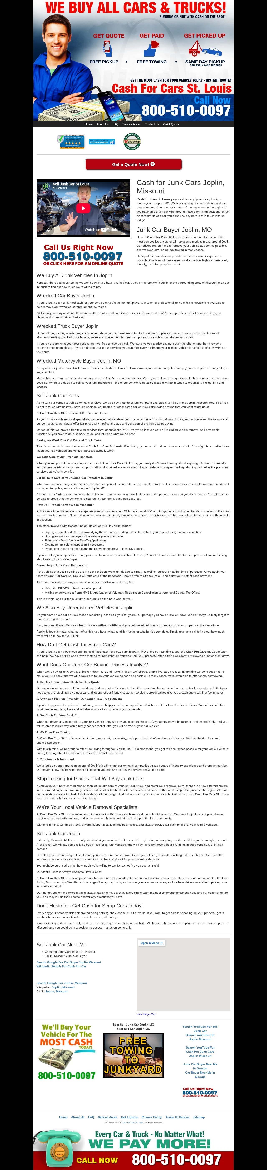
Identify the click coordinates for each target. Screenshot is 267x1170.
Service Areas (131, 124)
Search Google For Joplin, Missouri (62, 983)
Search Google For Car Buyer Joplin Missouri (69, 962)
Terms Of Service (178, 1117)
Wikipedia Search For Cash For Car (61, 966)
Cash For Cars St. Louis (132, 1122)
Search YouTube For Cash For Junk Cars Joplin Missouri (200, 1052)
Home (89, 124)
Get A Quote (171, 124)
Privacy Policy (152, 1117)
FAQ (115, 124)
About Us (103, 124)
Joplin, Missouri (63, 987)
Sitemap (199, 1117)
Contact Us (152, 124)
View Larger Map (146, 1014)
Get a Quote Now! (131, 164)
